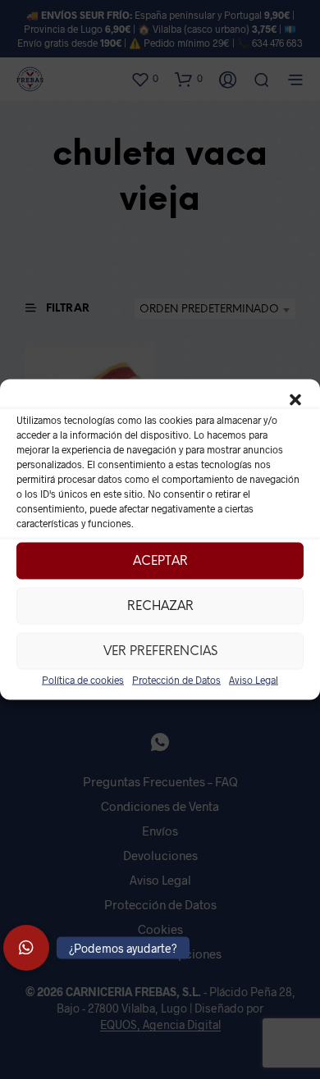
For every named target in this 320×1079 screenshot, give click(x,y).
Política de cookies (83, 679)
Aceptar (160, 560)
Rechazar (160, 605)
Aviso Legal (253, 679)
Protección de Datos (176, 679)
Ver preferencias (160, 651)
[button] (295, 400)
